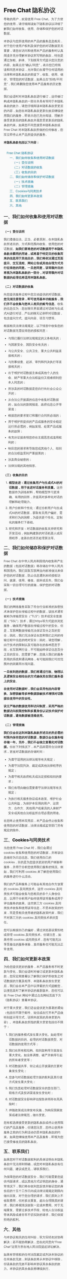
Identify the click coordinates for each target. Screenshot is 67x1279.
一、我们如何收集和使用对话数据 (32, 158)
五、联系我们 (19, 200)
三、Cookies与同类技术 (26, 191)
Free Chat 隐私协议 (20, 153)
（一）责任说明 (23, 162)
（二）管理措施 (23, 186)
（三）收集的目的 (24, 172)
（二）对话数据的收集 (27, 167)
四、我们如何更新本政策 (26, 196)
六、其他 (16, 205)
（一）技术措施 (23, 181)
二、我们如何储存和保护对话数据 (32, 177)
